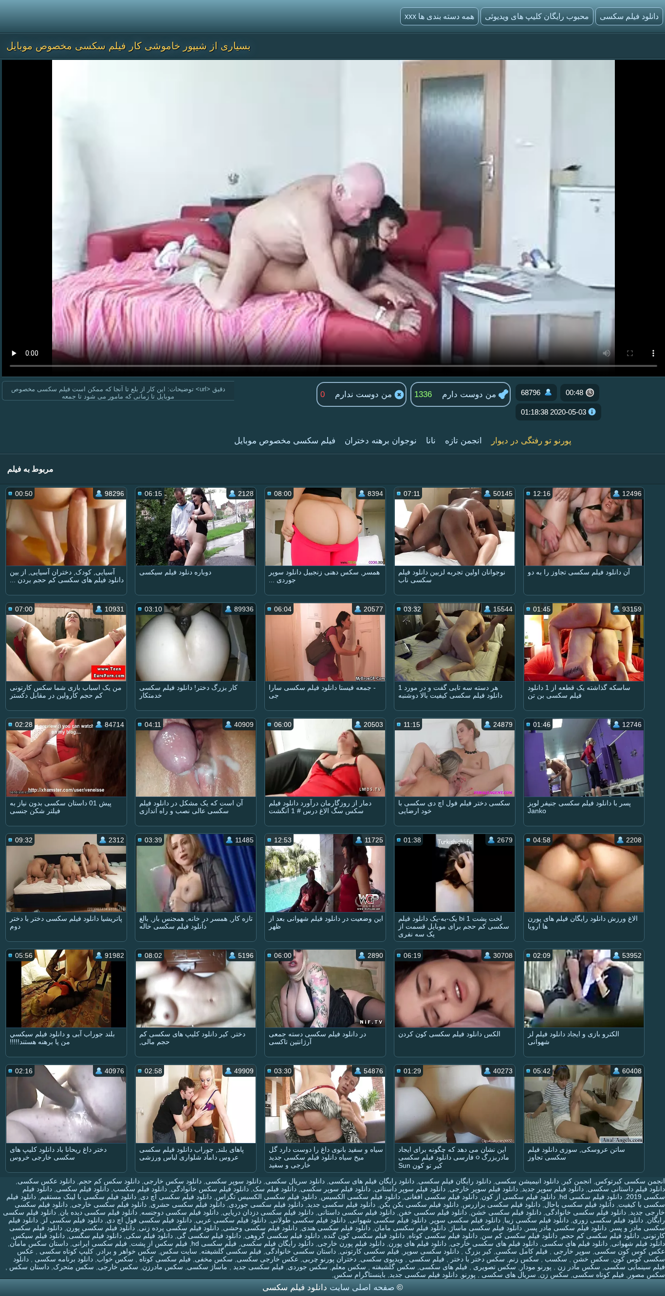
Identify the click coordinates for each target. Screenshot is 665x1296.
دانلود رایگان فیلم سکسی (454, 1181)
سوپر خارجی (571, 1251)
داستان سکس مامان (39, 1243)
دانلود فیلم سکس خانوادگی (210, 1189)
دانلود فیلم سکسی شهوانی (388, 1220)
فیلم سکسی (425, 1259)
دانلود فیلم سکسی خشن (506, 1212)
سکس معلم (349, 1267)
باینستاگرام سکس (360, 1274)
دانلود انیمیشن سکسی (527, 1181)
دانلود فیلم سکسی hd (590, 1197)
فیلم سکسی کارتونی (369, 1251)
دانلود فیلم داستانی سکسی (626, 1189)
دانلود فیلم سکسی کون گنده (364, 1235)
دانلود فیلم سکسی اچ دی (176, 1197)
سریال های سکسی (508, 1274)
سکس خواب (115, 1259)
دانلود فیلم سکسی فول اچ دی (149, 1220)
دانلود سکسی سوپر (431, 1251)
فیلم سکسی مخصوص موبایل (284, 440)
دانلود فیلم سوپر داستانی (409, 1189)
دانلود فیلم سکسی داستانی (356, 1212)
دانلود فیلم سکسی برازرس (501, 1204)
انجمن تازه (463, 440)
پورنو (469, 1274)
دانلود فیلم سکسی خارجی (109, 1204)
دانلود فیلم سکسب (140, 1189)
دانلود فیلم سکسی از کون (518, 1197)
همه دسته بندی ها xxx (439, 16)
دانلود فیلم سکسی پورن (100, 1228)
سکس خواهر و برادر (126, 1251)
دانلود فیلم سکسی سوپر (465, 1220)
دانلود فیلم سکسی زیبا (536, 1220)
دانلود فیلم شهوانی (638, 1243)
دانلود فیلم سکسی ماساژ (486, 1228)
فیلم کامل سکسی (522, 1251)
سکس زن (554, 1274)
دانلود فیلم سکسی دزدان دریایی (268, 1212)
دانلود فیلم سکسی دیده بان (98, 1212)
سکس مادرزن (162, 1267)
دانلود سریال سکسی (295, 1181)
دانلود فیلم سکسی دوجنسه (180, 1212)
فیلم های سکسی (443, 1267)
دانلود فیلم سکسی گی (209, 1235)
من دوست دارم (470, 394)
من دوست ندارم (364, 394)
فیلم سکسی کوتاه (164, 1259)
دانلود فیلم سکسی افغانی (441, 1197)
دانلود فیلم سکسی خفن (433, 1212)
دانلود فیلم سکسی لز (72, 1220)
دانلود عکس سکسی (46, 1181)
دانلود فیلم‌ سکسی (629, 16)
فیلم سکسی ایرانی (99, 1243)
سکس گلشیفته (392, 1267)
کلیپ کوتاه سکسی (65, 1251)
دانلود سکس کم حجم (109, 1181)
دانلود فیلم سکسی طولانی (308, 1220)
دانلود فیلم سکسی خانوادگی (585, 1212)
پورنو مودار (536, 1267)
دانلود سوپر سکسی (233, 1181)
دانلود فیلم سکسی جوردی (266, 1204)
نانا (431, 440)
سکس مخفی (214, 1259)
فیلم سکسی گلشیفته (231, 1251)
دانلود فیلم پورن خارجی (351, 1243)
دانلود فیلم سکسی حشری (187, 1204)
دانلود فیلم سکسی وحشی (260, 1228)
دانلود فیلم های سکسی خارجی (494, 1243)
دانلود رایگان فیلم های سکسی (371, 1181)
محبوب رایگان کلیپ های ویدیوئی (537, 16)
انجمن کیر (577, 1181)
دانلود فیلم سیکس (39, 1235)
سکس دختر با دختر (476, 1259)
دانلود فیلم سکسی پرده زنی (179, 1228)
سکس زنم (524, 1259)
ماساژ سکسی (207, 1267)
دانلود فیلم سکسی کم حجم (600, 1235)
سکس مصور (646, 1274)
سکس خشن (590, 1259)
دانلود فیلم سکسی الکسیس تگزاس (266, 1197)
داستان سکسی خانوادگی (300, 1251)
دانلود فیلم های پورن (417, 1243)
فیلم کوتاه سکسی (598, 1274)
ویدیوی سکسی (381, 1259)
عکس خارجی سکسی (267, 1259)
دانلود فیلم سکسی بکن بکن (419, 1204)
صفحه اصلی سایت (362, 1287)
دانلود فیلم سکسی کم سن (519, 1235)
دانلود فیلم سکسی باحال (579, 1204)
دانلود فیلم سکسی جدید (341, 1204)
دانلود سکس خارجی (173, 1181)
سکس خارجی (118, 1267)
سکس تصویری (493, 1267)
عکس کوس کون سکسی (629, 1251)
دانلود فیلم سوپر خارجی (483, 1189)
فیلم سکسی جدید (257, 1267)
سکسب (555, 1259)
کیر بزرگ (477, 1251)
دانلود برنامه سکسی (63, 1259)
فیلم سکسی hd (214, 1243)
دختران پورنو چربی (329, 1259)
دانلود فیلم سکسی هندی (335, 1228)
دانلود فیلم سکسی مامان (410, 1228)
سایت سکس (178, 1251)
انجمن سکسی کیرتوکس (630, 1181)
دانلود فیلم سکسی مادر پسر (566, 1228)
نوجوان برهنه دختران (381, 440)
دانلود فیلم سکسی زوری (608, 1220)
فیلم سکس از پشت (159, 1243)
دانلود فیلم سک (274, 1189)
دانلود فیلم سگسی (95, 1235)
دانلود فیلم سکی (149, 1235)
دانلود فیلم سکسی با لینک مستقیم (88, 1197)
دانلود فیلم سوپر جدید (553, 1189)
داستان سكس (28, 1267)
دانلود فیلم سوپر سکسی (335, 1189)
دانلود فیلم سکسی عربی (231, 1220)
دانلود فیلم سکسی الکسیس (360, 1197)
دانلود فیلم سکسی (82, 1189)
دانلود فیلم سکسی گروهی (282, 1235)
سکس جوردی (308, 1267)
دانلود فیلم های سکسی (575, 1243)
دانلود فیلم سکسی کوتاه (443, 1235)
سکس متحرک (73, 1267)
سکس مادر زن (577, 1267)
